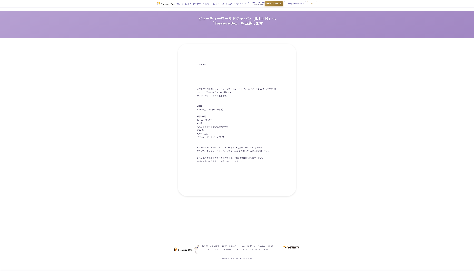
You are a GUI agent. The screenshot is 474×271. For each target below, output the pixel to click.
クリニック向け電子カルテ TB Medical (252, 246)
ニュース (243, 4)
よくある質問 (227, 4)
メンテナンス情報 (241, 249)
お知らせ (266, 249)
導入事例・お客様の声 (193, 4)
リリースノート (255, 249)
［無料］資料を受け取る (295, 4)
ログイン (312, 4)
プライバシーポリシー (213, 249)
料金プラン (207, 4)
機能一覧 (180, 4)
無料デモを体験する (274, 4)
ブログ (236, 4)
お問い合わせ (227, 249)
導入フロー (217, 4)
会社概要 (271, 246)
